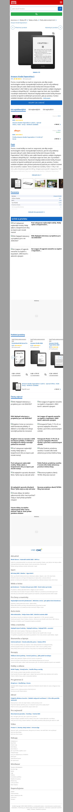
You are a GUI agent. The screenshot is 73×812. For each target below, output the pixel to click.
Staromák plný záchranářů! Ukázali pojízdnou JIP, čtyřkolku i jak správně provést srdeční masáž (34, 593)
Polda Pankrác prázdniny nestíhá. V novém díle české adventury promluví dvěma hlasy (49, 465)
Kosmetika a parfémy (16, 777)
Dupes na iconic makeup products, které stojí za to (23, 689)
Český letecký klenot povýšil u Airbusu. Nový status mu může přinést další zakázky (31, 648)
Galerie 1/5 (36, 72)
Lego (12, 773)
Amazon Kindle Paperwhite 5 (22, 76)
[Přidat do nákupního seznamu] (53, 33)
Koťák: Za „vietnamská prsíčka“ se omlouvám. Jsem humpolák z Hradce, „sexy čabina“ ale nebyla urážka (36, 562)
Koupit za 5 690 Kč (36, 103)
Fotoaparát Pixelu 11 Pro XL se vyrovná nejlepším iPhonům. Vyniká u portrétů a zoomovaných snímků (49, 441)
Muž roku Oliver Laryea (16, 734)
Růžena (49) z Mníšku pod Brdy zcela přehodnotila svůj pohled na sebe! (28, 605)
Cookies (33, 809)
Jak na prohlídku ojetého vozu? (18, 750)
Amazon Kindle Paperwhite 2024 (54, 344)
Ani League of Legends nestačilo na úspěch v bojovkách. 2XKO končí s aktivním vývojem (48, 418)
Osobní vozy (14, 745)
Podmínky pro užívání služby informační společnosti (31, 807)
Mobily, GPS (23, 20)
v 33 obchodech (53, 375)
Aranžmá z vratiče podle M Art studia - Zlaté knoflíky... (24, 603)
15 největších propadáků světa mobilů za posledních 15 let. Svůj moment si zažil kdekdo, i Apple (34, 634)
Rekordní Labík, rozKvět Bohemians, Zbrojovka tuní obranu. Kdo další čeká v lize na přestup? (33, 730)
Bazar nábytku (14, 784)
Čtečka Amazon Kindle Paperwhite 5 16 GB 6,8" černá (27, 138)
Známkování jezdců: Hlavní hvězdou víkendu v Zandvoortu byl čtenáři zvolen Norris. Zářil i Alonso (35, 619)
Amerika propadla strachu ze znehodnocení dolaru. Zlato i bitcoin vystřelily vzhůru (31, 646)
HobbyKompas (14, 752)
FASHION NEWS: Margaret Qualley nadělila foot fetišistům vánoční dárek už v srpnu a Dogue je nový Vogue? (35, 686)
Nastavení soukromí (41, 809)
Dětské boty (14, 780)
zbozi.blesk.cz (14, 748)
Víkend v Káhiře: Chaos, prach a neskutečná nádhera (24, 676)
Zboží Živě (13, 743)
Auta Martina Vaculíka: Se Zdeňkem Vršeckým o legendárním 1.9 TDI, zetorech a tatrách (32, 617)
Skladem (58, 132)
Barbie (12, 771)
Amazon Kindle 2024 (36, 343)
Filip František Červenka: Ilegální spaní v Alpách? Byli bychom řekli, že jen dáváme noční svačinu (34, 674)
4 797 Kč (56, 139)
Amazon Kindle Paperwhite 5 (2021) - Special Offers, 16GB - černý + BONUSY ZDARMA (26, 123)
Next (60, 357)
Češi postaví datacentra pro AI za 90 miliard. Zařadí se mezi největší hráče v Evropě (31, 633)
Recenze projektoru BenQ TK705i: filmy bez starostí (49, 488)
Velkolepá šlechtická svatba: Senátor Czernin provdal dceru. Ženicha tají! (28, 564)
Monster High (14, 769)
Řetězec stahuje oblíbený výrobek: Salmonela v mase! (24, 566)
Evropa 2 (13, 799)
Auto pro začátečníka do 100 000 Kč (19, 754)
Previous (13, 357)
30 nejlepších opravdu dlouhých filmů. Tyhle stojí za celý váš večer (23, 488)
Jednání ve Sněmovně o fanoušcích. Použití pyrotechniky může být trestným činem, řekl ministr (34, 580)
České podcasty (14, 793)
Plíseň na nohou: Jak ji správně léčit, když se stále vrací (24, 706)
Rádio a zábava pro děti (16, 795)
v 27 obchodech (34, 375)
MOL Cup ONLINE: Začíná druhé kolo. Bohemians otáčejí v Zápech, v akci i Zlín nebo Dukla (33, 576)
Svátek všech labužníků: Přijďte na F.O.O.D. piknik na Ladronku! (26, 658)
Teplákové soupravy (16, 779)
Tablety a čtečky (33, 20)
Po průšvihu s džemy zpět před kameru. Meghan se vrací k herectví (27, 589)
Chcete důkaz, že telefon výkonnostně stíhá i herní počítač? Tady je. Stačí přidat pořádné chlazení (21, 510)
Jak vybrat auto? (15, 760)
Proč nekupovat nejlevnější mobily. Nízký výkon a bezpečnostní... (46, 224)
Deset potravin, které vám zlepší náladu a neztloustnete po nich (26, 703)
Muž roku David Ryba (16, 732)
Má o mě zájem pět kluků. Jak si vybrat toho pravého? (24, 716)
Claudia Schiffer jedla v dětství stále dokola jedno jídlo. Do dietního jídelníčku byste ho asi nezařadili (35, 662)
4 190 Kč (56, 124)
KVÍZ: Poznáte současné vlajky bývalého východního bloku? (25, 672)
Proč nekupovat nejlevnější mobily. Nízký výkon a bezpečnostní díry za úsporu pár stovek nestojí (22, 466)
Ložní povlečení (15, 782)
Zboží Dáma (14, 747)
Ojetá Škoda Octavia (16, 758)
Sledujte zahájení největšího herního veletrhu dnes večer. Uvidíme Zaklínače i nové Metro (33, 718)
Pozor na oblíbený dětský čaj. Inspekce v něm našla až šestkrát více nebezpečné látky (31, 644)
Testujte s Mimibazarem (16, 767)
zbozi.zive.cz (14, 20)
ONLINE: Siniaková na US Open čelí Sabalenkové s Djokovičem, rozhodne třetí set (31, 578)
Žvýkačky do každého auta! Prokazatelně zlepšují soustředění (26, 621)
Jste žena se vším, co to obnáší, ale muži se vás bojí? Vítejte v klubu (27, 607)
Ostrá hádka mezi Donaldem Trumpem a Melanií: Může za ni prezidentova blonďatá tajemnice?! (34, 591)
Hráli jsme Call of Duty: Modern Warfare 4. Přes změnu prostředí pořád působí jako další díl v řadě (35, 720)
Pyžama (13, 775)
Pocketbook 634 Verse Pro (19, 343)
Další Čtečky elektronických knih (19, 340)
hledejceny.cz (14, 741)
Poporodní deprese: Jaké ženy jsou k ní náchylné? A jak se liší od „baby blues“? (30, 704)
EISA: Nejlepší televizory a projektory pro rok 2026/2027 (46, 237)
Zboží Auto (13, 756)
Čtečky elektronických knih (47, 20)
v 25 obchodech (16, 375)
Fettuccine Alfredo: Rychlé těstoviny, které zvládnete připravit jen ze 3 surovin (30, 660)
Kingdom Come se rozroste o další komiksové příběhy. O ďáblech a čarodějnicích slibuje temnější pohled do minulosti (23, 441)
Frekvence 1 (14, 797)
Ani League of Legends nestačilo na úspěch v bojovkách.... (46, 250)
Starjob (12, 791)
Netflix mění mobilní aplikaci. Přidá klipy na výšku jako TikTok (26, 631)
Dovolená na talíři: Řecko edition (19, 691)
